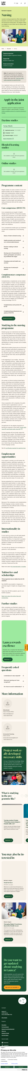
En (17, 3)
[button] (25, 3)
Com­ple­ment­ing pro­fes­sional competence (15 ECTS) (13, 312)
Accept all (7, 1067)
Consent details (4, 1063)
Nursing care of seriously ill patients (11, 268)
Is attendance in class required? (12, 675)
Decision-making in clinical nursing (11, 247)
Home (3, 48)
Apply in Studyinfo (7, 139)
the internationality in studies (18, 566)
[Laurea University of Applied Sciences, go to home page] (3, 3)
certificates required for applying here (15, 448)
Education (9, 48)
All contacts (4, 1017)
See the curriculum (7, 318)
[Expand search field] (21, 3)
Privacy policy (14, 1063)
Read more (6, 659)
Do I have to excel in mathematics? (13, 686)
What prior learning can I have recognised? (11, 681)
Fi (14, 3)
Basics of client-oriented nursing (12, 235)
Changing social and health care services (12, 262)
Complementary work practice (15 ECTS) (12, 305)
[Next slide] (26, 796)
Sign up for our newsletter (11, 987)
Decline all (21, 1067)
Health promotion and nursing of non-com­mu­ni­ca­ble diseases (12, 241)
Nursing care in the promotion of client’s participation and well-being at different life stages (12, 254)
